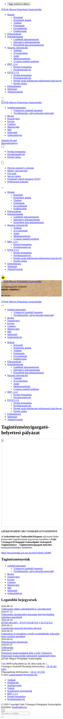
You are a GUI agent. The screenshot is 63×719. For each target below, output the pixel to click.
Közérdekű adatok (22, 20)
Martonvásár (13, 127)
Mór (9, 129)
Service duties (14, 176)
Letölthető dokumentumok (26, 39)
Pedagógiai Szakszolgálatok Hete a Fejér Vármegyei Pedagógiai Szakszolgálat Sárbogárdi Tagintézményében (28, 654)
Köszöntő (18, 17)
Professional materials (17, 181)
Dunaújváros (13, 118)
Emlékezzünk (20, 31)
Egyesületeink (20, 28)
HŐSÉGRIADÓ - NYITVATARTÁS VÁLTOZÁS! (27, 622)
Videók (10, 688)
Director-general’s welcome (20, 168)
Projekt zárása (20, 83)
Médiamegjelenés (21, 58)
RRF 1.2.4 (12, 64)
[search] (2, 97)
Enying (10, 121)
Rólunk (11, 14)
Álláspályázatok (15, 91)
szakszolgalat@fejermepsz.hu (23, 674)
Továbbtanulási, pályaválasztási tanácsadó (33, 113)
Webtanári (12, 89)
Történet (17, 23)
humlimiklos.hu (19, 707)
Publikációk (13, 682)
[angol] (2, 162)
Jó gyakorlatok (20, 53)
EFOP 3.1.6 (13, 72)
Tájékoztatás (7, 647)
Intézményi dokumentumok (26, 42)
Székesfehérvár (14, 135)
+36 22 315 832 (37, 672)
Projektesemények (22, 69)
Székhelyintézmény (16, 107)
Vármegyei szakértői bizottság (28, 110)
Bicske (10, 116)
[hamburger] (2, 187)
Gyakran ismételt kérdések (26, 61)
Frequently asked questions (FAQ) (24, 179)
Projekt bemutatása (22, 67)
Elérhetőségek (14, 86)
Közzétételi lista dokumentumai (28, 45)
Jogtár (16, 56)
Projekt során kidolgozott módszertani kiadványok (37, 80)
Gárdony (11, 124)
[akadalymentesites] (3, 278)
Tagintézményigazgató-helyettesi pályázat (21, 628)
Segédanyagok (14, 685)
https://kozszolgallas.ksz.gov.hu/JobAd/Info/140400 (26, 552)
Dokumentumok (15, 36)
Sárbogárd (12, 132)
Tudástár (17, 50)
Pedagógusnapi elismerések (14, 642)
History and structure (17, 170)
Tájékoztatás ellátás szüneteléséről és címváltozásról (26, 609)
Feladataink (19, 25)
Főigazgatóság (14, 34)
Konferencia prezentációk (19, 691)
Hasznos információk (17, 47)
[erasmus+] (2, 146)
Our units (11, 173)
